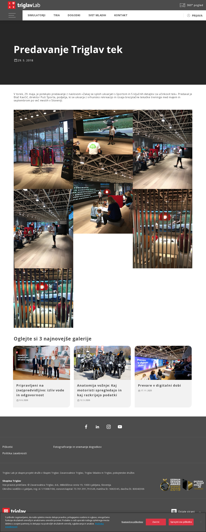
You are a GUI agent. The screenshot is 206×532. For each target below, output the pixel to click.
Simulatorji (36, 15)
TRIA (56, 15)
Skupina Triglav (11, 480)
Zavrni (155, 521)
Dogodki (74, 15)
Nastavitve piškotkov (132, 521)
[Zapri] (200, 521)
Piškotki (7, 447)
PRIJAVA (197, 15)
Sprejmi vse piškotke (181, 521)
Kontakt (120, 15)
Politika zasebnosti (14, 453)
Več (22, 400)
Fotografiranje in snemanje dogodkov (77, 447)
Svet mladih (97, 15)
